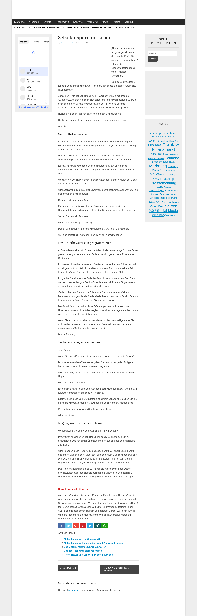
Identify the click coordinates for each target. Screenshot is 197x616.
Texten (167, 198)
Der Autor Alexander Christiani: (74, 489)
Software (173, 195)
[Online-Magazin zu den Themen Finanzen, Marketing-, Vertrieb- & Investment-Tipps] (98, 9)
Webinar (158, 215)
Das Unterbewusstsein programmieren (85, 547)
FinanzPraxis (156, 153)
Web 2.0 (163, 206)
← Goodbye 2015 (68, 568)
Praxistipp (167, 179)
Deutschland (169, 133)
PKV (155, 179)
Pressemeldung (163, 183)
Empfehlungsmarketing (163, 136)
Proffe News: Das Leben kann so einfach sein (88, 554)
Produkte (159, 187)
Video (154, 206)
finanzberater (155, 144)
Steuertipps (154, 198)
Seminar (174, 190)
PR (158, 179)
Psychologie (156, 190)
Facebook (164, 141)
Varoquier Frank (67, 43)
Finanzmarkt (62, 21)
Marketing (92, 21)
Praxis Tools (126, 27)
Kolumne (78, 21)
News (105, 21)
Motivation (170, 170)
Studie (162, 198)
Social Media (159, 194)
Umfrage (151, 202)
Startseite (19, 21)
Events (47, 21)
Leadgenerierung (161, 161)
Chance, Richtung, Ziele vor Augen (83, 551)
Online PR (164, 175)
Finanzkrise (171, 144)
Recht (167, 190)
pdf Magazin (173, 175)
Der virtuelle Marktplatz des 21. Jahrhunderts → (116, 569)
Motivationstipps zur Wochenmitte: (83, 539)
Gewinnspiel (159, 159)
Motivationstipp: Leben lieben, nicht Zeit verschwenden (94, 543)
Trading (116, 21)
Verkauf (129, 21)
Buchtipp (155, 133)
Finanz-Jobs (173, 141)
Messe (162, 170)
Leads (172, 162)
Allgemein (34, 21)
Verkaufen (174, 202)
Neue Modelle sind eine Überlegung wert (90, 27)
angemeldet (74, 590)
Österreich (169, 215)
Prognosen (168, 187)
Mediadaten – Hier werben (46, 27)
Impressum (20, 27)
